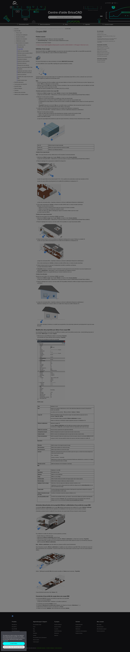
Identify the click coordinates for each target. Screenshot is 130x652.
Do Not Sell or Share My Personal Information (14, 646)
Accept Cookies (13, 643)
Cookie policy (5, 640)
